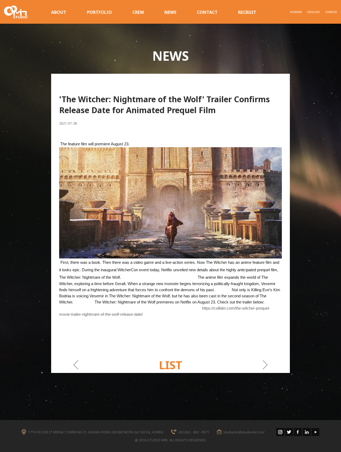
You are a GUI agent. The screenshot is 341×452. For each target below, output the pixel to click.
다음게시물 (265, 365)
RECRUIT (247, 12)
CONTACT (207, 12)
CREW (138, 12)
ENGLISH (313, 12)
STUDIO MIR (15, 12)
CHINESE (331, 12)
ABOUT (58, 12)
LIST (170, 364)
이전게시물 (75, 365)
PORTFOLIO (99, 12)
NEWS (170, 12)
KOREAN (296, 12)
